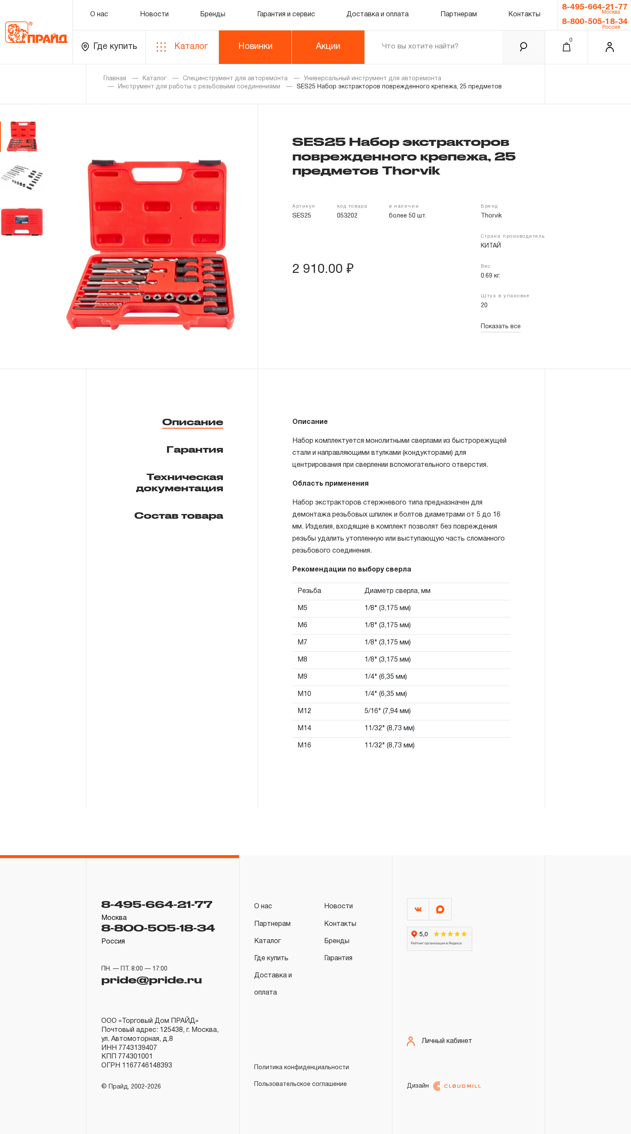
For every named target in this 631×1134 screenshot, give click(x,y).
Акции (328, 47)
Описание (192, 422)
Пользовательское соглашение (300, 1084)
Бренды (212, 15)
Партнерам (458, 15)
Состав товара (178, 515)
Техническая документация (179, 482)
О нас (99, 15)
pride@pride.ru (151, 979)
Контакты (524, 15)
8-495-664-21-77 (595, 7)
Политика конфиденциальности (301, 1067)
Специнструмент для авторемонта (235, 79)
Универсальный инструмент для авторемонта (372, 79)
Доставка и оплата (377, 15)
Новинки (255, 47)
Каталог (191, 47)
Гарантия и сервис (286, 15)
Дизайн (418, 1086)
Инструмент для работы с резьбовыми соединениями (199, 87)
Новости (154, 15)
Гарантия (195, 449)
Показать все (501, 327)
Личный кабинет (447, 1041)
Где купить (115, 47)
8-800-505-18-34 (595, 22)
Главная (114, 79)
